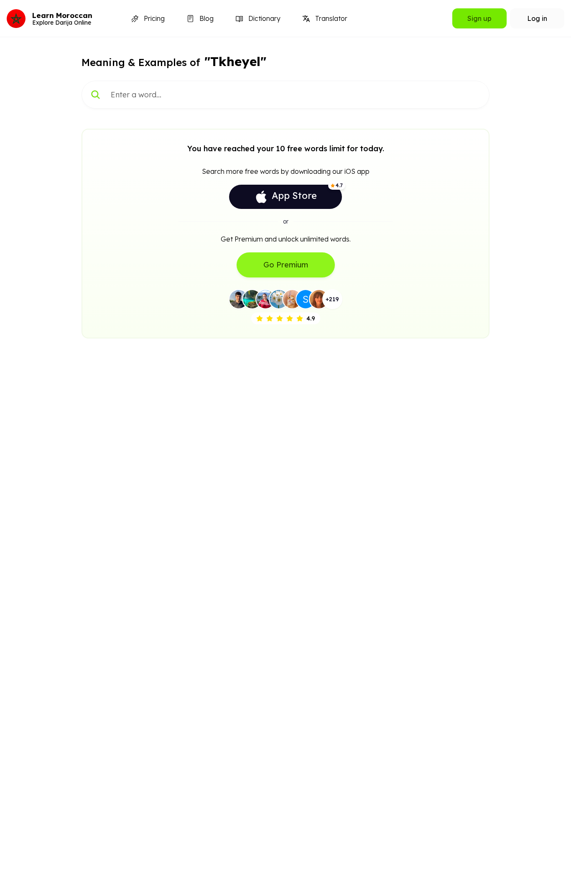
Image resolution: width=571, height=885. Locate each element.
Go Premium (285, 265)
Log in (537, 18)
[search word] (95, 95)
